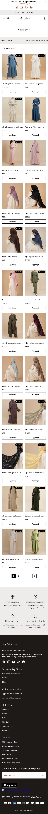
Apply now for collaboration (12, 694)
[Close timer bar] (46, 2)
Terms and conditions (10, 750)
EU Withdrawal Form (10, 759)
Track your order (8, 726)
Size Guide (6, 722)
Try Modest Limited (26, 811)
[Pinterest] (23, 661)
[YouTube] (13, 661)
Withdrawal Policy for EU (11, 763)
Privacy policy (7, 754)
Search (5, 714)
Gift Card (5, 678)
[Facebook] (3, 661)
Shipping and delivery (10, 742)
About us (5, 709)
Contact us (6, 730)
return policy (37, 627)
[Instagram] (8, 661)
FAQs (4, 718)
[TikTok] (18, 661)
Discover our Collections (11, 674)
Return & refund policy (10, 746)
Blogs (4, 682)
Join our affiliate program (11, 698)
